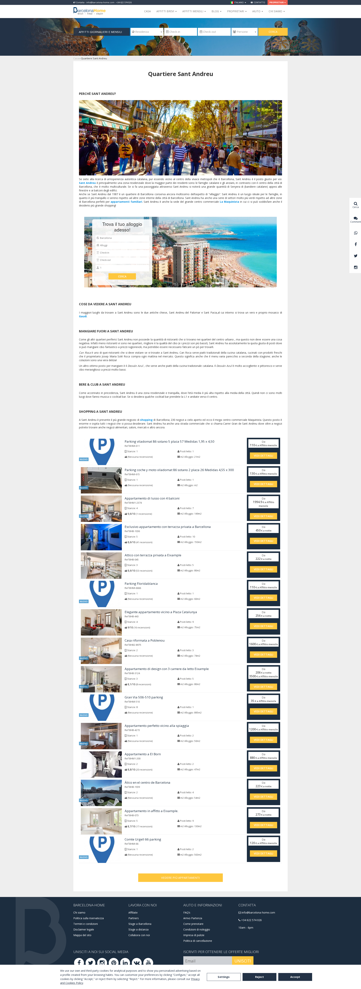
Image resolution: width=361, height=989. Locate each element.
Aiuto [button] (256, 11)
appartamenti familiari (126, 201)
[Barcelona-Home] (89, 8)
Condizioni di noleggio (196, 929)
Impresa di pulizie (193, 935)
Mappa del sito (82, 935)
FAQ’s (186, 912)
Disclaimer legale (83, 929)
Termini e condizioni (85, 924)
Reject (259, 977)
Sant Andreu (87, 183)
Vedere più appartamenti (180, 877)
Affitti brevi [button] (165, 11)
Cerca (273, 31)
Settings (224, 977)
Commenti (355, 221)
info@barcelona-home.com (258, 912)
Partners (133, 918)
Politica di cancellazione (197, 941)
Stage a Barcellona (139, 924)
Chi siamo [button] (276, 11)
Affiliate (133, 912)
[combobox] (146, 32)
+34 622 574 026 (251, 920)
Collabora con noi (139, 935)
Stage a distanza (138, 929)
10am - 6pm (245, 927)
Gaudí (83, 316)
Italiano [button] (239, 2)
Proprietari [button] (276, 2)
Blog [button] (216, 11)
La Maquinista (229, 201)
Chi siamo (79, 912)
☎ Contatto (257, 2)
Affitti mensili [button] (193, 11)
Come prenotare (193, 924)
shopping (146, 420)
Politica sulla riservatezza (88, 918)
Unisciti (242, 961)
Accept (295, 977)
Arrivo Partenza (192, 918)
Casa (147, 11)
